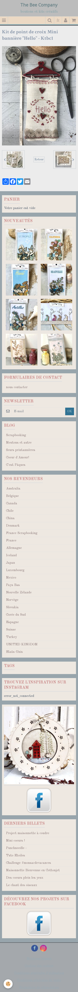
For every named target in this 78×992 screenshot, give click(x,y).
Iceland (11, 555)
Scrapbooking (16, 435)
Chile (10, 511)
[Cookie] (8, 983)
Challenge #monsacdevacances (28, 863)
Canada (11, 503)
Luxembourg (15, 570)
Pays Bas (13, 585)
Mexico (11, 577)
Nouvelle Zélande (19, 592)
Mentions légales (39, 958)
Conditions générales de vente (39, 980)
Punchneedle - (16, 848)
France (11, 540)
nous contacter (17, 387)
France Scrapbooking (21, 533)
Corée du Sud (16, 614)
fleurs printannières (20, 450)
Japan (10, 563)
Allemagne (14, 548)
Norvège (12, 600)
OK (69, 411)
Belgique (12, 496)
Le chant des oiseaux (21, 885)
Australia (13, 488)
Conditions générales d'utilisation (39, 973)
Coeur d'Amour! (17, 457)
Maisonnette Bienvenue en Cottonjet (33, 870)
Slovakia (12, 607)
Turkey (11, 637)
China (10, 518)
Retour (39, 159)
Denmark (13, 525)
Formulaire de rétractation (39, 987)
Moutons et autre (19, 442)
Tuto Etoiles (15, 855)
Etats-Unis (14, 652)
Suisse (11, 629)
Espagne (12, 622)
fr (58, 20)
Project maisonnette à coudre (27, 833)
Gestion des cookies (39, 966)
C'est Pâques (15, 465)
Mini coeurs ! (15, 840)
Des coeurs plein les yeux (24, 877)
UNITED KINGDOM (22, 644)
